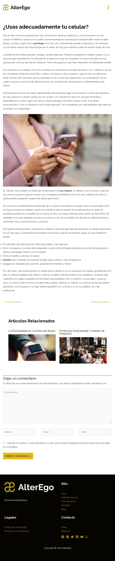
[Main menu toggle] (108, 7)
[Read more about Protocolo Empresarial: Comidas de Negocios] (83, 350)
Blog (63, 509)
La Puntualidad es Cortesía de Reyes (31, 330)
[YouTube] (81, 536)
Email (64, 527)
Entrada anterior (12, 302)
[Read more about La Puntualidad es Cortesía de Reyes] (32, 347)
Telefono (65, 531)
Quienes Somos (69, 497)
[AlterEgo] (16, 7)
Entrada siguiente (101, 302)
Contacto (66, 505)
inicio (63, 493)
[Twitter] (72, 536)
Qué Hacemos (68, 501)
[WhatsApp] (86, 536)
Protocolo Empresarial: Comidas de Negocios (82, 332)
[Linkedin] (77, 536)
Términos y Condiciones (16, 531)
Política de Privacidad (15, 527)
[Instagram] (67, 536)
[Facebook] (62, 536)
